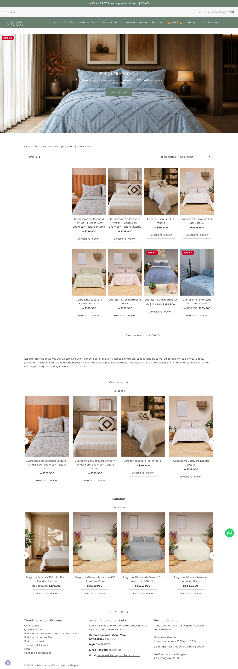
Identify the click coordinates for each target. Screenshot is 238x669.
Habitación (87, 22)
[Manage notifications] (8, 662)
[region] (119, 3)
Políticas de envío (34, 641)
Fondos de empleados (37, 652)
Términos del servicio (36, 645)
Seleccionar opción (89, 238)
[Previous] (25, 440)
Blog (27, 648)
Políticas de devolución (38, 637)
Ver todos (119, 390)
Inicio (54, 22)
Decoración (110, 22)
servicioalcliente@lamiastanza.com (118, 655)
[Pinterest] (122, 612)
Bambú (157, 22)
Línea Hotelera (135, 22)
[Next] (213, 440)
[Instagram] (116, 612)
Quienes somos (33, 629)
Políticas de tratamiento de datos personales (51, 633)
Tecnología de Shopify (65, 665)
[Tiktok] (127, 612)
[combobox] (60, 12)
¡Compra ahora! (119, 91)
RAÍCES (69, 22)
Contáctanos (209, 22)
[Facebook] (110, 612)
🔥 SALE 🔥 (175, 22)
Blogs (192, 22)
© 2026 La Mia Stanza (37, 665)
